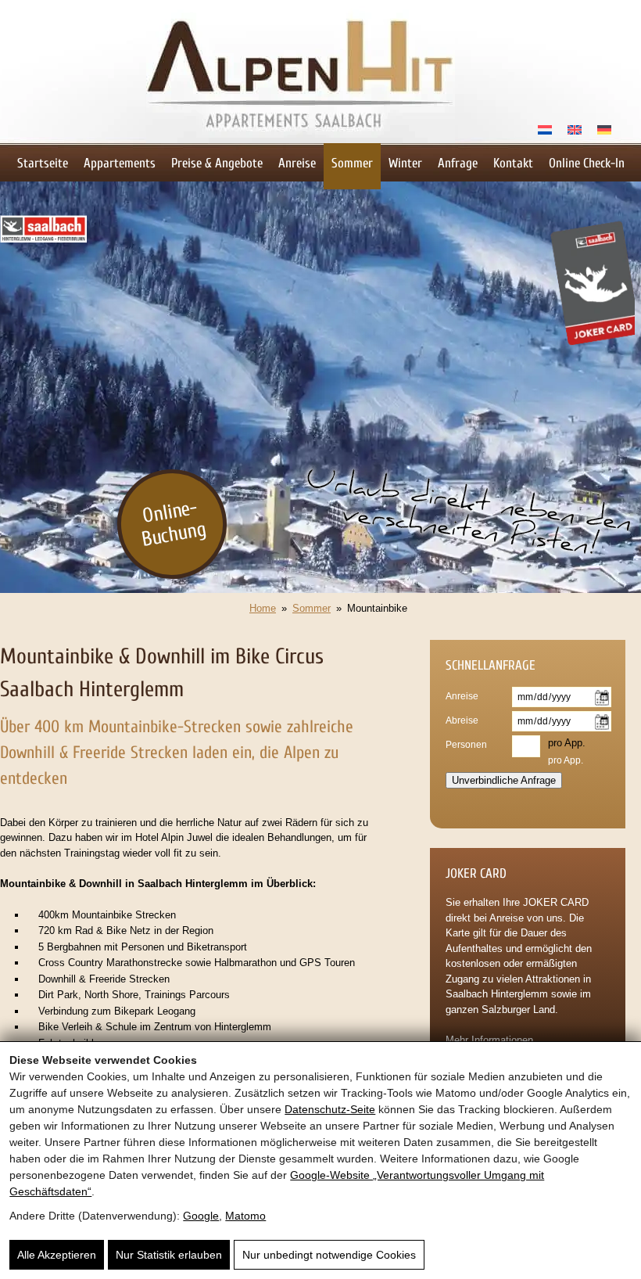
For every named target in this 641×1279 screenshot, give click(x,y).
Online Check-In (587, 163)
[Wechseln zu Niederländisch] (545, 129)
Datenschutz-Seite (330, 1109)
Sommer (352, 163)
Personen (466, 744)
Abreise (462, 720)
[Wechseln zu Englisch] (574, 129)
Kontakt (513, 163)
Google (201, 1215)
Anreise (297, 163)
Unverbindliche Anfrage (504, 780)
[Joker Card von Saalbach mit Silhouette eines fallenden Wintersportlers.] (591, 350)
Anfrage (458, 163)
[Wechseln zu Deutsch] (604, 129)
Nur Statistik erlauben (169, 1254)
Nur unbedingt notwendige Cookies (329, 1254)
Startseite (42, 163)
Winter (405, 163)
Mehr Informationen (489, 1040)
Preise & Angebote (217, 163)
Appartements (120, 163)
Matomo (245, 1215)
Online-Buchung (174, 523)
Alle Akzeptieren (56, 1254)
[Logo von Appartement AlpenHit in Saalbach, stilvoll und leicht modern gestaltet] (300, 140)
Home (262, 608)
